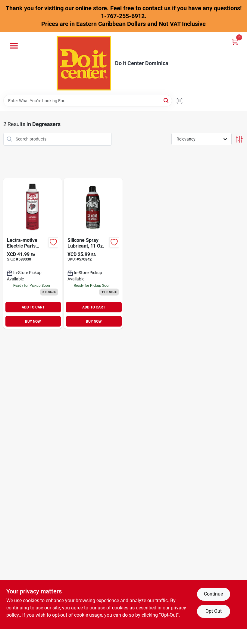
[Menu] (14, 46)
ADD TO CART (33, 307)
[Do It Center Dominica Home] (84, 63)
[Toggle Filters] (239, 139)
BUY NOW (33, 321)
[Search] (166, 100)
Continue (213, 594)
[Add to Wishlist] (53, 242)
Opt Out (213, 611)
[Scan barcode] (179, 101)
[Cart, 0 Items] (235, 42)
